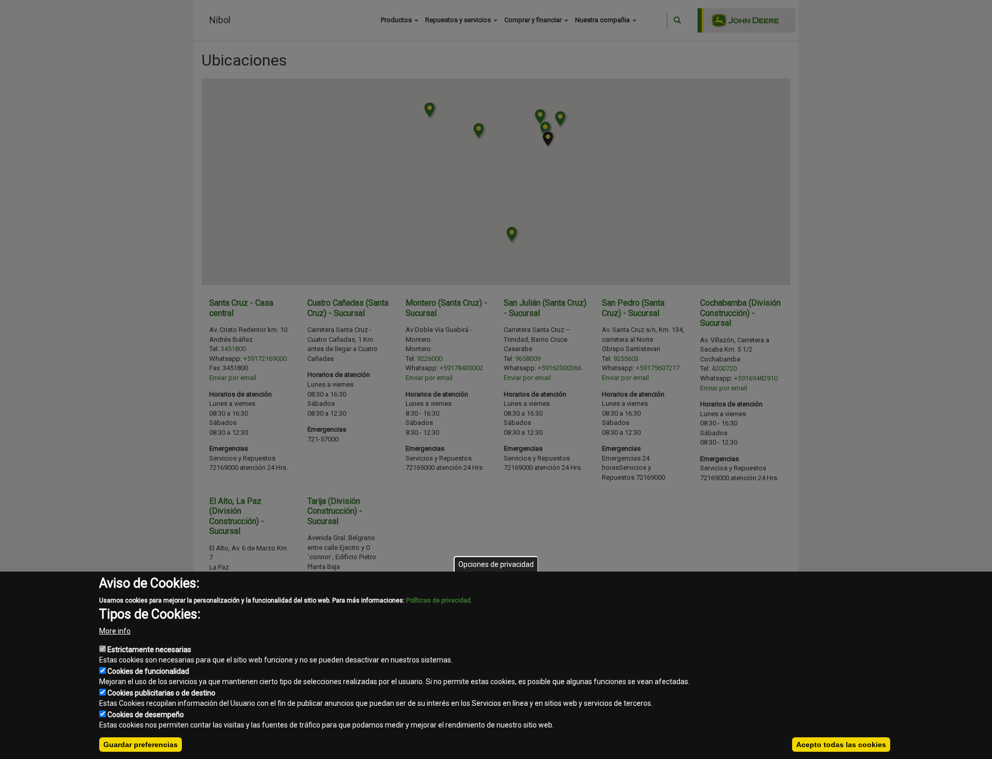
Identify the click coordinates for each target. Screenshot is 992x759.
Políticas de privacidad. (439, 600)
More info (115, 631)
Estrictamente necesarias (149, 649)
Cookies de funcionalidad (148, 671)
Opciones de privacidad (496, 564)
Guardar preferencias (140, 744)
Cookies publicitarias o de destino (161, 693)
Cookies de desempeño (145, 714)
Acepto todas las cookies (841, 744)
